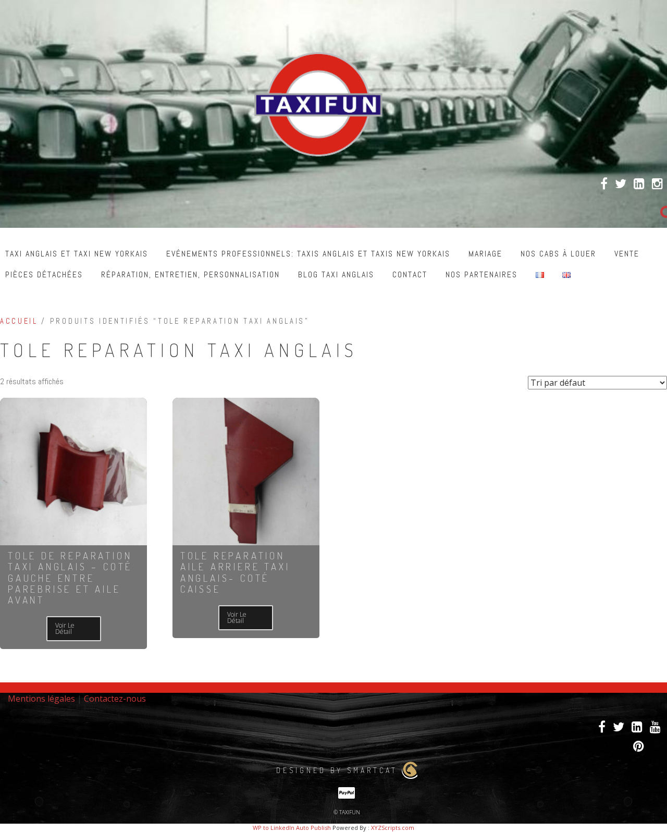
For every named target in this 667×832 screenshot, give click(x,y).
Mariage (485, 253)
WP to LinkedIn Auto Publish (292, 827)
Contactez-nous (115, 698)
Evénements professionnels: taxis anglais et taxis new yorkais (308, 253)
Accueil (19, 321)
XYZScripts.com (392, 827)
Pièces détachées (44, 274)
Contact (409, 274)
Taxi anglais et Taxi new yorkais (76, 253)
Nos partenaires (481, 274)
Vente (626, 253)
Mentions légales (41, 698)
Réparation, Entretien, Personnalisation (190, 274)
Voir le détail (65, 628)
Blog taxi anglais (336, 274)
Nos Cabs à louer (558, 253)
